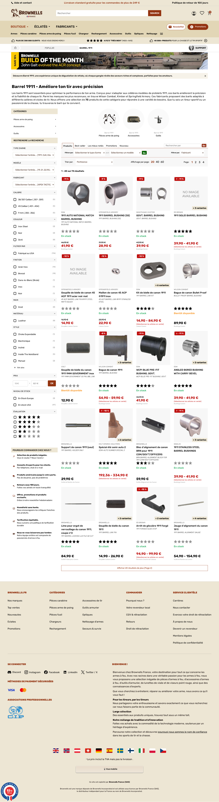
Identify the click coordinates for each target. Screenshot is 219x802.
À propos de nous (182, 621)
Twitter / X (91, 672)
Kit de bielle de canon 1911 (151, 292)
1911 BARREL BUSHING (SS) (114, 215)
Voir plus (20, 368)
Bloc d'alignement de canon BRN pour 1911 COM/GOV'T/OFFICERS (152, 451)
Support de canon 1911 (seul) (77, 447)
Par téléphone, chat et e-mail (30, 468)
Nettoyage (152, 33)
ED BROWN (178, 212)
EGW (63, 212)
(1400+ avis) (118, 41)
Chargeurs (55, 621)
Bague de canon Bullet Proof (190, 292)
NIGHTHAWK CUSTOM (145, 212)
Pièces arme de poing (50, 33)
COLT (63, 367)
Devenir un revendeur (185, 628)
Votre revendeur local (138, 607)
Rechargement (99, 33)
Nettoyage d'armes (92, 621)
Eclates (12, 621)
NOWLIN (177, 444)
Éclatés (40, 26)
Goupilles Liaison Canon (69, 326)
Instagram (35, 672)
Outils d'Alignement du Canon (146, 482)
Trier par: (69, 162)
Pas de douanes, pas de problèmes (32, 478)
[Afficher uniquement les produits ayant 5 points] (34, 417)
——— (161, 33)
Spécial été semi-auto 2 (112, 447)
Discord (16, 672)
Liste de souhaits (203, 13)
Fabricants (65, 26)
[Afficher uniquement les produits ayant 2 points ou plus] (34, 431)
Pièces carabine (28, 33)
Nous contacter (181, 607)
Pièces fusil (70, 33)
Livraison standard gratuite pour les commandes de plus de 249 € (102, 2)
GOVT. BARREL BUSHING (150, 215)
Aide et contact (23, 2)
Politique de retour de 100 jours (190, 2)
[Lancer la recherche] (154, 13)
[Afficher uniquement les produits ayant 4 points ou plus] (34, 421)
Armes (14, 33)
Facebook (54, 672)
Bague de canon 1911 (110, 369)
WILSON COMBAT (181, 289)
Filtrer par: (69, 153)
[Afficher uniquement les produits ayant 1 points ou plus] (34, 436)
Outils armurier (90, 607)
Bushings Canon (67, 249)
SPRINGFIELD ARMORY (108, 212)
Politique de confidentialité (188, 642)
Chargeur (83, 33)
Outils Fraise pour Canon (69, 559)
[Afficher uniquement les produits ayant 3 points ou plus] (34, 426)
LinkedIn (72, 672)
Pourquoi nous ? (135, 600)
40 (157, 162)
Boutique (18, 26)
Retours (130, 621)
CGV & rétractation (136, 614)
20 (152, 162)
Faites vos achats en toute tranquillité (34, 487)
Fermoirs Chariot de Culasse (146, 559)
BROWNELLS (66, 444)
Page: (186, 162)
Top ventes (14, 607)
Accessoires (116, 33)
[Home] (14, 48)
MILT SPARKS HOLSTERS (109, 444)
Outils (128, 33)
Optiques (139, 33)
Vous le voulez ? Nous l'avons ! (30, 458)
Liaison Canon (104, 326)
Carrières (178, 600)
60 (162, 162)
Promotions (200, 26)
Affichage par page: (140, 162)
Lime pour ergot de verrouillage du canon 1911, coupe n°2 (76, 529)
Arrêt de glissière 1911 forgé (152, 525)
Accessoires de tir (92, 600)
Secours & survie (91, 628)
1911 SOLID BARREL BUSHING (190, 215)
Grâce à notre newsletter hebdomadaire (34, 500)
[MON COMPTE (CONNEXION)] (194, 13)
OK (51, 383)
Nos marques (15, 600)
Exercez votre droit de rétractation (192, 614)
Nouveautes (14, 614)
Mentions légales (182, 635)
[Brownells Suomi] (131, 750)
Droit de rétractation (137, 628)
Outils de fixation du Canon (70, 482)
